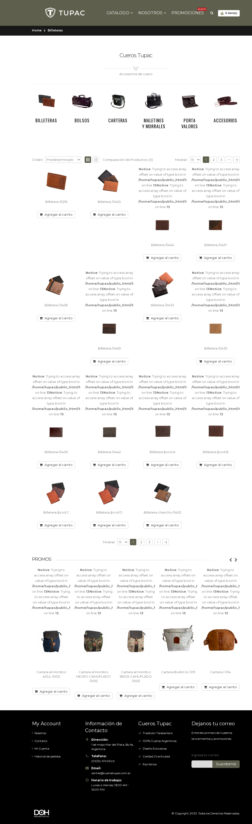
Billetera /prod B (216, 452)
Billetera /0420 (109, 202)
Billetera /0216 (56, 202)
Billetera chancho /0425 (162, 512)
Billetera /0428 (56, 305)
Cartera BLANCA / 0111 (178, 672)
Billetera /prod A (162, 452)
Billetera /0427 (215, 245)
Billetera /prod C (56, 512)
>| (236, 160)
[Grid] (88, 159)
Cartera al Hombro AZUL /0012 (51, 674)
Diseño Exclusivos (155, 748)
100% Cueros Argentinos (159, 741)
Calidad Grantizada (156, 756)
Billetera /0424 (162, 245)
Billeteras (55, 30)
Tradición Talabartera (158, 733)
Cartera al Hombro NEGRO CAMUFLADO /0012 (93, 676)
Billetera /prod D (109, 512)
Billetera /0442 (109, 452)
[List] (96, 159)
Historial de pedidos (47, 756)
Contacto (40, 741)
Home (37, 30)
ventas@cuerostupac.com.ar (111, 773)
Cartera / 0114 (220, 672)
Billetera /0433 (162, 305)
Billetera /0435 (215, 348)
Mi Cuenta (41, 748)
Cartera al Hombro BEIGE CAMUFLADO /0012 (136, 676)
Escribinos (150, 764)
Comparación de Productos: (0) (128, 160)
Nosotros (40, 733)
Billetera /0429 (109, 348)
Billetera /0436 (56, 452)
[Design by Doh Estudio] (45, 813)
